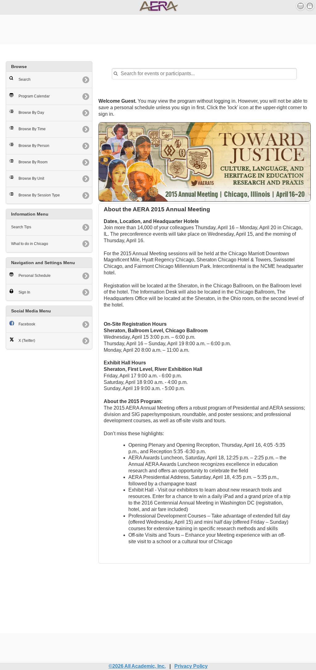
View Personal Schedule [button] (300, 6)
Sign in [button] (309, 6)
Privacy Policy (191, 666)
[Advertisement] (158, 28)
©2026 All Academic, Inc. (137, 666)
